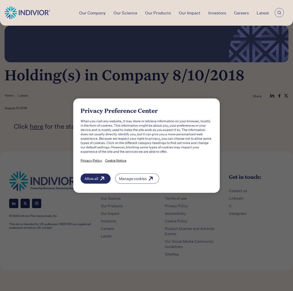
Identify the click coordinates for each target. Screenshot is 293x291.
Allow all (91, 178)
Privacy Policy (91, 160)
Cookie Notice (115, 160)
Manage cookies (133, 178)
